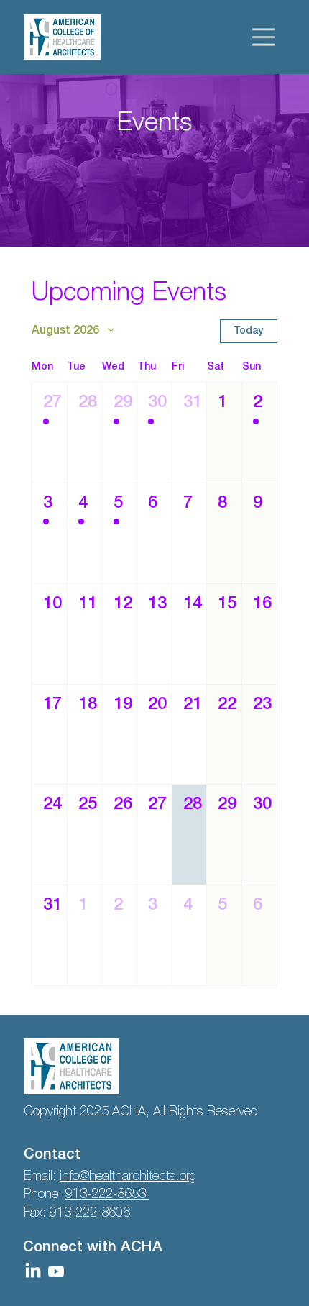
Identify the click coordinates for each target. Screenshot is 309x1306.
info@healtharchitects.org (128, 1176)
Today (248, 331)
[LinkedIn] (33, 1271)
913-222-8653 (107, 1194)
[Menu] (264, 37)
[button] (50, 432)
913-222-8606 (90, 1213)
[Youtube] (56, 1271)
